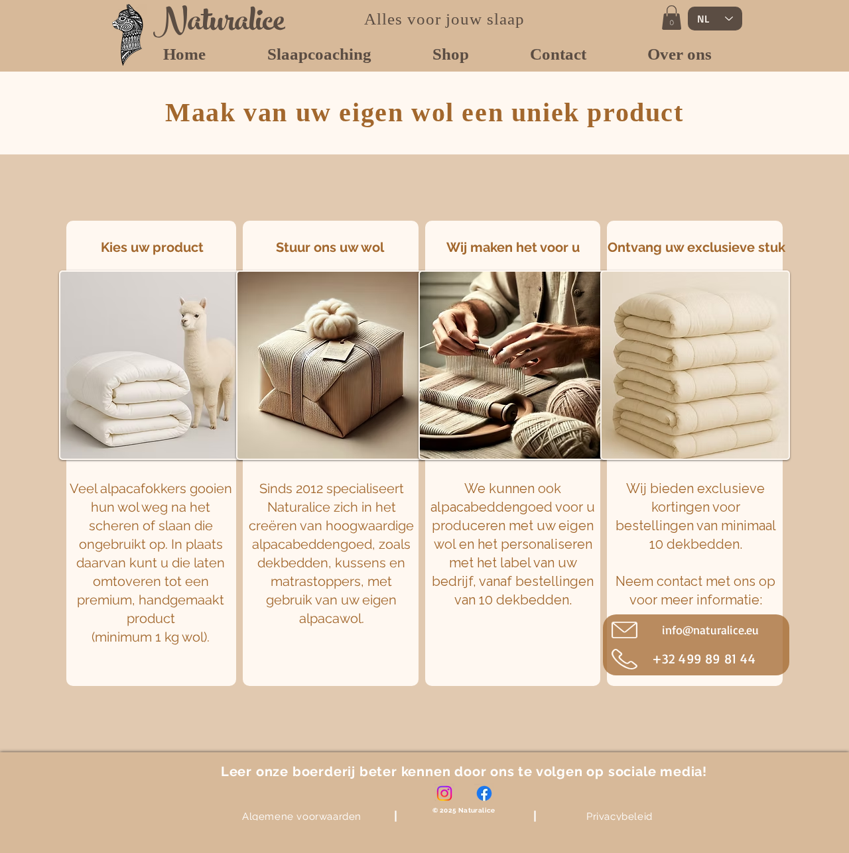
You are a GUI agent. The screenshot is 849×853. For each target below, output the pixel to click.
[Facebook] (484, 793)
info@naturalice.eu (710, 629)
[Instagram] (444, 793)
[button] (671, 17)
